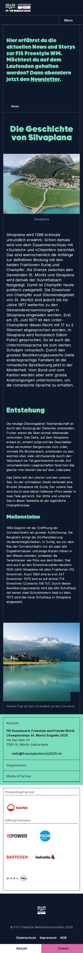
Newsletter (45, 79)
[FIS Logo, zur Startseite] (18, 8)
